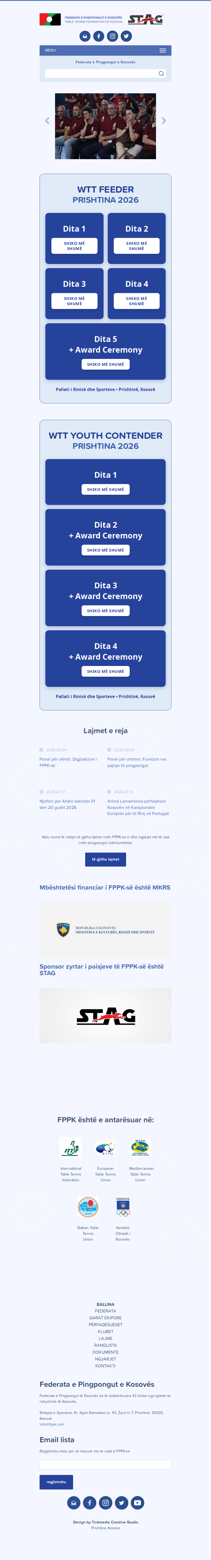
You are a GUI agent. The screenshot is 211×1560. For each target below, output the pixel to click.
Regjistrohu (56, 1482)
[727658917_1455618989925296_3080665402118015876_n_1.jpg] (105, 126)
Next (164, 120)
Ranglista (105, 1345)
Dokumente (106, 1352)
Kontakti (105, 1366)
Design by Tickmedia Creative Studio (105, 1525)
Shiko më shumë (74, 246)
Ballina (106, 1304)
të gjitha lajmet (105, 859)
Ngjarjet (105, 1359)
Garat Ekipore (105, 1318)
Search (164, 73)
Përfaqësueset (106, 1325)
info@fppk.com (52, 1424)
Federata (105, 1311)
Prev (47, 120)
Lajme (105, 1338)
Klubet (105, 1331)
